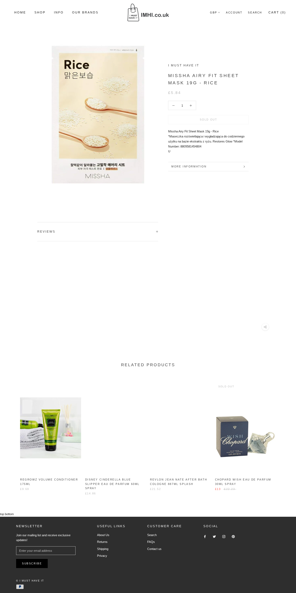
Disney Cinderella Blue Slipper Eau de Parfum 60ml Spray (112, 484)
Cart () (277, 12)
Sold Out (208, 119)
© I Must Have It (30, 580)
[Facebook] (204, 536)
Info (59, 12)
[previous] (12, 434)
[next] (283, 434)
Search (255, 12)
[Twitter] (214, 536)
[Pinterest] (233, 536)
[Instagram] (223, 536)
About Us (103, 535)
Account (234, 12)
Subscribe (32, 563)
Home (20, 12)
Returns (102, 541)
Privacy (102, 555)
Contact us (154, 549)
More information (189, 166)
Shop (40, 12)
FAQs (151, 541)
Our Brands (85, 12)
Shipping (102, 549)
